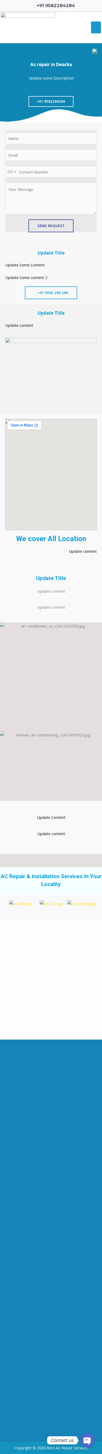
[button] (96, 27)
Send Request (51, 225)
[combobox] (11, 171)
